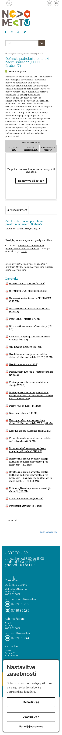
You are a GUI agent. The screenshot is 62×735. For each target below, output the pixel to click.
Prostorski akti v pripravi (48, 148)
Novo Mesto (23, 18)
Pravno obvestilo (48, 531)
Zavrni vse (31, 717)
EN (56, 3)
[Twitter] (24, 32)
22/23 (36, 228)
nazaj (13, 520)
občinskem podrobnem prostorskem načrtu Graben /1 (24, 247)
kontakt (49, 3)
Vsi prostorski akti (13, 148)
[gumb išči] (41, 43)
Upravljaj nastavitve (31, 726)
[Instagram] (12, 32)
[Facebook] (5, 32)
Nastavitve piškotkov (31, 180)
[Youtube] (18, 32)
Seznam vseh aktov (31, 142)
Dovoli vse (31, 702)
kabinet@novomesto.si (20, 633)
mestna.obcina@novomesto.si (23, 599)
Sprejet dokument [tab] (17, 209)
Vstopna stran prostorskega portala (25, 53)
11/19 (24, 251)
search (9, 3)
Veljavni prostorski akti (31, 148)
